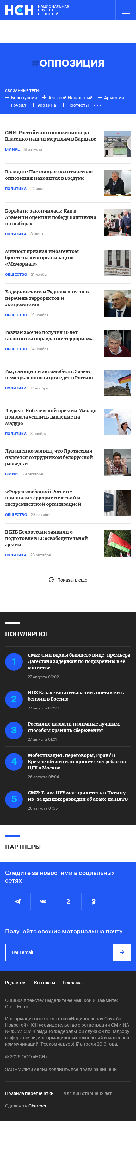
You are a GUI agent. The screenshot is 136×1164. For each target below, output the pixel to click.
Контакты (44, 983)
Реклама (72, 983)
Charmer (37, 1106)
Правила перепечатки (29, 1093)
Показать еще (72, 580)
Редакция (16, 983)
